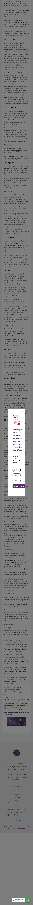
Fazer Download (21, 486)
